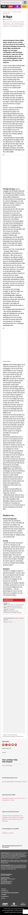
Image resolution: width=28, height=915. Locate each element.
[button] (25, 2)
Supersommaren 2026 (8, 794)
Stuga (21, 736)
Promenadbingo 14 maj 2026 (10, 828)
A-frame (9, 734)
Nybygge (13, 736)
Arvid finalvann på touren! (9, 777)
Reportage (7, 12)
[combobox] (11, 2)
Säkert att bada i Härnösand (10, 811)
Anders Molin (14, 734)
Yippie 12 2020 (18, 618)
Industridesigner (6, 736)
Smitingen (17, 736)
